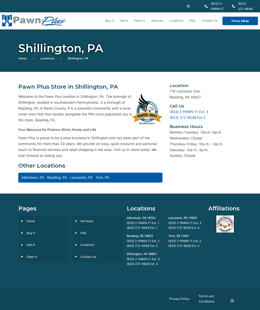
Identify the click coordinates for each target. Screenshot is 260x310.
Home (22, 58)
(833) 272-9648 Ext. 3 (142, 264)
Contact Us (209, 21)
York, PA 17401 (178, 236)
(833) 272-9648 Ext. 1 (142, 228)
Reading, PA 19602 (140, 236)
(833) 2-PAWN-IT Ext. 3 (189, 112)
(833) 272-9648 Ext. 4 (183, 228)
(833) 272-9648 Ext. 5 (183, 246)
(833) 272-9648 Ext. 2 (142, 246)
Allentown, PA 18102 (141, 218)
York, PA (102, 177)
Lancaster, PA (81, 177)
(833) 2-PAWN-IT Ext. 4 (184, 223)
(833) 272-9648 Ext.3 (187, 118)
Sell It (124, 21)
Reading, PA (57, 177)
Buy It (109, 21)
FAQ (192, 21)
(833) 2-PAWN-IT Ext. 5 (184, 241)
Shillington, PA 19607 (142, 254)
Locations (176, 21)
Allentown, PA (32, 177)
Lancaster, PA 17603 (182, 218)
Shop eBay (240, 21)
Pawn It (139, 21)
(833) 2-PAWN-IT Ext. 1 (143, 223)
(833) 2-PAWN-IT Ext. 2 (143, 241)
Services (157, 21)
